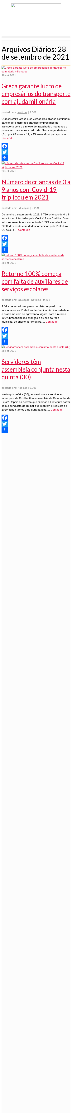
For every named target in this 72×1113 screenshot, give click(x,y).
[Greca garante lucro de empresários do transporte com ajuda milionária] (36, 71)
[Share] (36, 158)
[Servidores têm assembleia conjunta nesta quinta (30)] (36, 346)
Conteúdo (7, 138)
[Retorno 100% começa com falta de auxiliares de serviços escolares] (36, 258)
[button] (36, 37)
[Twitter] (36, 152)
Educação (23, 207)
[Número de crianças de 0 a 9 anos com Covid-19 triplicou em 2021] (36, 167)
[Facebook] (36, 146)
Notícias (22, 112)
